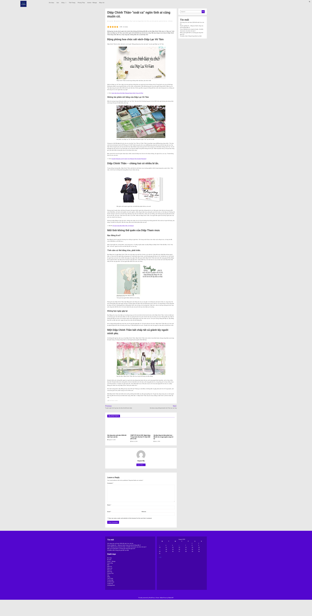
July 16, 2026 (134, 441)
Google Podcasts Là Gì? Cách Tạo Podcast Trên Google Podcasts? (129, 158)
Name (109, 505)
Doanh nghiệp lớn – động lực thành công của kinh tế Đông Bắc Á (124, 545)
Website (144, 511)
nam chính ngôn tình (153, 21)
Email (109, 511)
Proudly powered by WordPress (146, 597)
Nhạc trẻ (101, 2)
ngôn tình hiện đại (163, 21)
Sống (62, 2)
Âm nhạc (51, 2)
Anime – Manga (92, 2)
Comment (110, 483)
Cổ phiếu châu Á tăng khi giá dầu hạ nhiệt (191, 36)
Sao (58, 2)
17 (159, 549)
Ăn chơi (127, 21)
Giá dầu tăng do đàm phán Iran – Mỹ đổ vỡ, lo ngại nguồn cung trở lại (163, 436)
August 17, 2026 (112, 439)
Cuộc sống (110, 563)
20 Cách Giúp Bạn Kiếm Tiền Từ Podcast (123, 225)
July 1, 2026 (157, 441)
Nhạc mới (109, 568)
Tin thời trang (110, 581)
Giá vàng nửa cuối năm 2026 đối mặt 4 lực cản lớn (116, 436)
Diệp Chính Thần (145, 21)
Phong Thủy (81, 2)
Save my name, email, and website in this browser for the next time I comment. (130, 518)
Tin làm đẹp (110, 580)
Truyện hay (135, 21)
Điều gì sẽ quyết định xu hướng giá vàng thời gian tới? (121, 548)
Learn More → (141, 464)
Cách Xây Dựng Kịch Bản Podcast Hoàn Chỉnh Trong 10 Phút (127, 93)
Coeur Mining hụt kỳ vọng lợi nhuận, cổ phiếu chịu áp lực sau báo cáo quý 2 (126, 547)
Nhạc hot (109, 566)
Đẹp (108, 564)
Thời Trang (72, 2)
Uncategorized (111, 585)
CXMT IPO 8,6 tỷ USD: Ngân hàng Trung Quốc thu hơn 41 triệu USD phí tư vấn (140, 436)
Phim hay (109, 571)
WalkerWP (170, 597)
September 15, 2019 (119, 21)
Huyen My (110, 21)
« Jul (160, 557)
